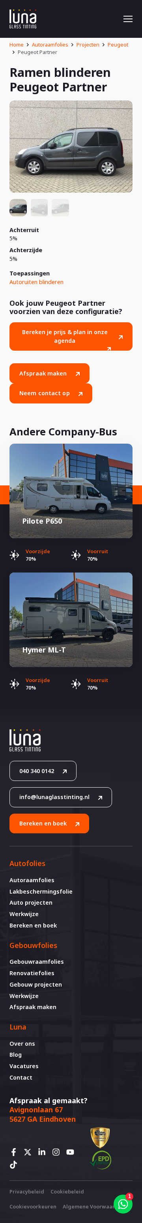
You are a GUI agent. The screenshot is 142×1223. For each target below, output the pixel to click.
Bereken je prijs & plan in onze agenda (65, 336)
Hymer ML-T (44, 649)
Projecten (88, 44)
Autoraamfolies (50, 44)
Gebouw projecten (35, 984)
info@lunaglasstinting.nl (54, 797)
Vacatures (24, 1066)
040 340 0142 (36, 771)
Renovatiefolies (31, 973)
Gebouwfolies (33, 945)
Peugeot (118, 44)
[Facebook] (15, 1152)
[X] (30, 1152)
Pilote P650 (42, 521)
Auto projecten (30, 902)
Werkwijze (24, 914)
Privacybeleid (26, 1191)
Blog (15, 1054)
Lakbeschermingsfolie (41, 891)
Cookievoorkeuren (32, 1206)
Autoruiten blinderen (36, 282)
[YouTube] (72, 1152)
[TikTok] (15, 1164)
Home (16, 44)
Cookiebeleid (67, 1191)
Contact (20, 1077)
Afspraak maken (43, 373)
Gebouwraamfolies (36, 961)
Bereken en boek (43, 823)
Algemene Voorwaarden (94, 1206)
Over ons (22, 1043)
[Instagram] (58, 1152)
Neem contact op (44, 393)
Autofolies (27, 863)
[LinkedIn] (44, 1152)
